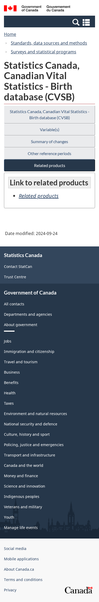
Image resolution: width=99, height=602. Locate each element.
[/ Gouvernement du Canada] (37, 9)
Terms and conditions (23, 579)
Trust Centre (15, 276)
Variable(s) (49, 129)
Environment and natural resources (35, 413)
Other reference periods (49, 153)
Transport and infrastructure (29, 455)
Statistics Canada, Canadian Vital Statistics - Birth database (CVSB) (49, 114)
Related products (49, 165)
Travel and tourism (20, 361)
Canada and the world (23, 465)
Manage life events (21, 527)
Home (10, 34)
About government (20, 324)
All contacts (14, 303)
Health (10, 392)
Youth (9, 517)
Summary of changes (49, 141)
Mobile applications (21, 558)
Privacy (10, 589)
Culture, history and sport (27, 434)
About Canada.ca (19, 569)
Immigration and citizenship (29, 351)
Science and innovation (24, 486)
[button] (50, 22)
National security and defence (30, 423)
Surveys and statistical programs (43, 52)
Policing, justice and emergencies (34, 444)
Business (12, 372)
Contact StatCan (18, 266)
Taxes (9, 403)
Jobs (7, 341)
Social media (15, 548)
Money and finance (21, 475)
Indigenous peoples (21, 496)
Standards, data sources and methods (49, 43)
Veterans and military (23, 506)
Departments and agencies (28, 314)
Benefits (11, 382)
